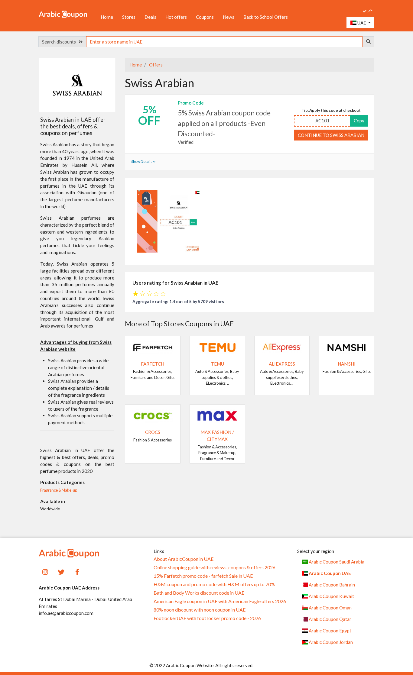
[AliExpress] (282, 347)
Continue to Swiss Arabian (331, 135)
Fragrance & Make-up (58, 490)
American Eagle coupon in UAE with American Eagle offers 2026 (220, 601)
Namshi (347, 364)
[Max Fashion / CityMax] (217, 415)
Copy (359, 120)
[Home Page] (63, 14)
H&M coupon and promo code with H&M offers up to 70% (214, 584)
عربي (368, 9)
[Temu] (217, 347)
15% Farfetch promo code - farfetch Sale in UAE (203, 576)
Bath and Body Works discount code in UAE (199, 593)
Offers (155, 64)
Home (107, 17)
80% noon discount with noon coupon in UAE (200, 609)
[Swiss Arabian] (77, 84)
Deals (150, 17)
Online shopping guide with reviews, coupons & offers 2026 (214, 567)
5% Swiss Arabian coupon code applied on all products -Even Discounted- (224, 122)
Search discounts (60, 41)
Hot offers (176, 17)
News (228, 17)
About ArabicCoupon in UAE (183, 559)
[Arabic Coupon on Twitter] (61, 571)
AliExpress (282, 364)
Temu (217, 364)
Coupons (205, 17)
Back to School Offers (265, 17)
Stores (128, 17)
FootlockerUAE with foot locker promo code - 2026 (207, 618)
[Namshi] (346, 347)
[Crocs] (153, 415)
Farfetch (152, 364)
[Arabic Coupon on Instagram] (45, 571)
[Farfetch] (153, 347)
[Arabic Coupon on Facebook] (77, 571)
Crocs (152, 432)
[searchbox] (224, 41)
